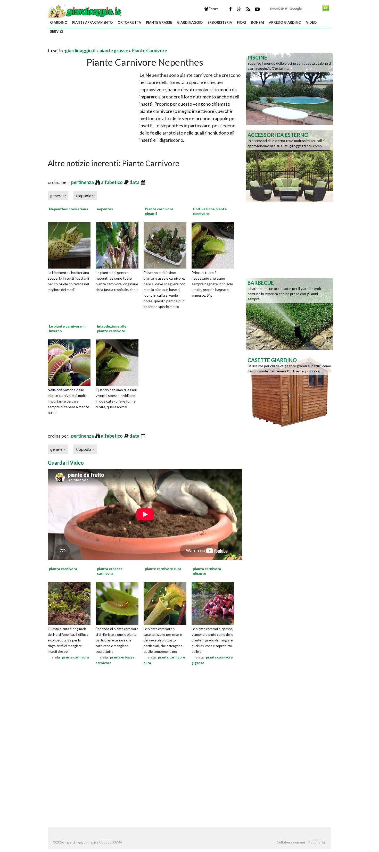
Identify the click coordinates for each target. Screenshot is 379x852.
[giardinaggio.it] (85, 11)
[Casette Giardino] (289, 391)
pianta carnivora (75, 657)
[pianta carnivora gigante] (213, 602)
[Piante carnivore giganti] (167, 244)
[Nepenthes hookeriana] (71, 244)
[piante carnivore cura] (165, 602)
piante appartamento (92, 22)
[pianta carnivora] (69, 602)
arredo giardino (285, 22)
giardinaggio (190, 22)
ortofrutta (129, 22)
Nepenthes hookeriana (68, 209)
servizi (56, 31)
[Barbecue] (289, 313)
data (134, 182)
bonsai (257, 22)
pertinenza (83, 182)
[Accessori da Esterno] (289, 166)
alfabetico (112, 182)
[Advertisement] (108, 44)
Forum (213, 9)
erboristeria (220, 22)
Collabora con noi (291, 842)
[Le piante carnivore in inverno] (71, 362)
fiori (241, 22)
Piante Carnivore (149, 50)
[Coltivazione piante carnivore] (215, 244)
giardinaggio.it (80, 50)
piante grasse (159, 22)
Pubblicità (316, 842)
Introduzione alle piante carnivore (111, 328)
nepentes (105, 209)
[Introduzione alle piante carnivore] (119, 362)
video (311, 22)
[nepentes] (119, 244)
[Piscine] (289, 88)
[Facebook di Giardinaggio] (230, 9)
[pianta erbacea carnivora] (117, 602)
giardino (58, 22)
